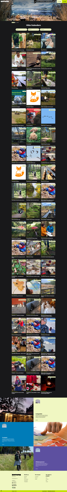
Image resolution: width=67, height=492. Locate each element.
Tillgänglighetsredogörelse (51, 491)
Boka (46, 480)
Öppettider (25, 476)
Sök (60, 1)
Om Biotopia (36, 476)
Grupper (47, 481)
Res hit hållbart (26, 479)
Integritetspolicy (44, 491)
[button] (1, 490)
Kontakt (36, 479)
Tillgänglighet (26, 481)
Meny (65, 1)
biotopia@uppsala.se (15, 478)
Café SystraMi (26, 480)
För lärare (47, 479)
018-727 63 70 (14, 476)
